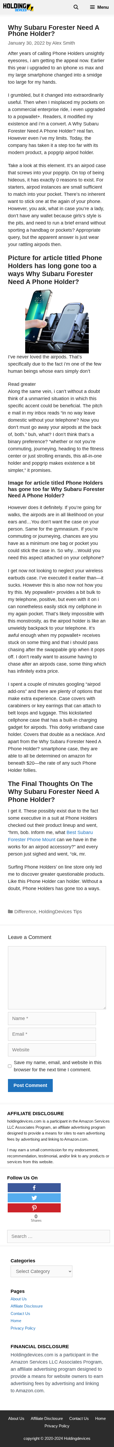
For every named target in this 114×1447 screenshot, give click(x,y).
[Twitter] (34, 1197)
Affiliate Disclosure (27, 1306)
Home (16, 1320)
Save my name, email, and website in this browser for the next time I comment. (58, 1066)
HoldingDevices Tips (60, 911)
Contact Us (20, 1313)
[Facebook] (34, 1187)
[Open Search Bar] (76, 7)
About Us (19, 1299)
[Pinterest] (34, 1207)
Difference (25, 911)
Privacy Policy (23, 1328)
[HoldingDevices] (20, 7)
